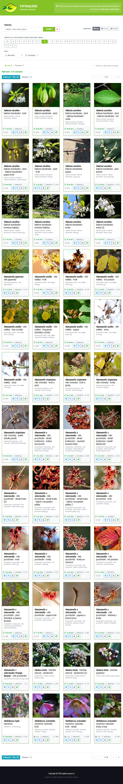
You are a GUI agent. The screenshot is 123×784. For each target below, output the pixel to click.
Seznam (106, 29)
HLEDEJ (49, 29)
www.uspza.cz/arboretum (110, 9)
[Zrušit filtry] (57, 29)
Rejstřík (115, 29)
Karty (97, 29)
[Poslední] (118, 77)
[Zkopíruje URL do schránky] (17, 132)
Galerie (9, 65)
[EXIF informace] (13, 132)
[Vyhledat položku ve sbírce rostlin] (25, 132)
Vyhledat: (8, 25)
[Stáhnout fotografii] (21, 132)
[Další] (113, 77)
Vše (7, 41)
